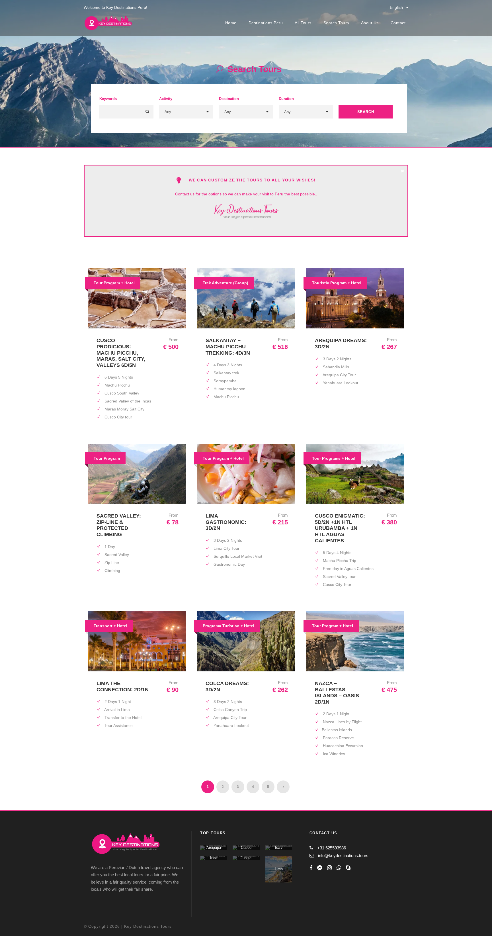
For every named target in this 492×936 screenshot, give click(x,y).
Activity (165, 99)
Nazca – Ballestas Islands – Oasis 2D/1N (337, 692)
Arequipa (213, 847)
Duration (286, 99)
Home (231, 23)
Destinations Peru (266, 23)
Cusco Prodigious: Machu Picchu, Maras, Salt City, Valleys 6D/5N (121, 353)
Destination (229, 99)
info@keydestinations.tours (343, 855)
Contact (398, 23)
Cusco (246, 847)
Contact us (184, 194)
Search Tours (336, 23)
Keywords (108, 99)
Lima (279, 869)
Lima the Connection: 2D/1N (123, 686)
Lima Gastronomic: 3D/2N (226, 522)
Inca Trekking (213, 860)
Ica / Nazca (278, 849)
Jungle (246, 858)
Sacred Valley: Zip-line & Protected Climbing (119, 525)
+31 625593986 (331, 847)
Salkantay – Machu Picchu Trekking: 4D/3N (228, 346)
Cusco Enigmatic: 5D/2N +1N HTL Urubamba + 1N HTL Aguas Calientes (340, 528)
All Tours (303, 23)
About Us (370, 23)
